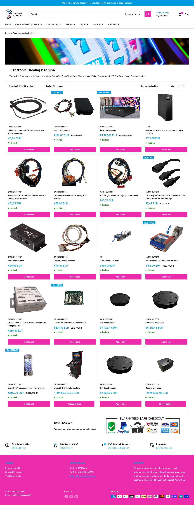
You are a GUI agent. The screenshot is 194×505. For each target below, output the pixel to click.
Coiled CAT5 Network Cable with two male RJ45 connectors (26, 131)
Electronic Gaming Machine (24, 33)
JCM (101, 257)
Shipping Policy (19, 447)
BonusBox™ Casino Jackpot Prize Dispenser (27, 388)
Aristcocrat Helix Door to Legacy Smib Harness (70, 197)
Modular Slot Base (153, 388)
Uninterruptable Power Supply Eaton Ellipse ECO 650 (164, 131)
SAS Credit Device (62, 130)
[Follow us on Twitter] (66, 496)
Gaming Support (15, 127)
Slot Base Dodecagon (154, 322)
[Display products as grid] (179, 86)
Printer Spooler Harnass (64, 260)
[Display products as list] (183, 86)
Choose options (74, 404)
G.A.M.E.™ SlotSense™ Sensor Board (70, 322)
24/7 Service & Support (118, 447)
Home (8, 24)
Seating (69, 24)
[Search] (148, 14)
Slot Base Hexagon (108, 388)
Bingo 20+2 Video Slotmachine (67, 388)
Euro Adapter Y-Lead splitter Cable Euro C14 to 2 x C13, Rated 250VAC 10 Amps (165, 197)
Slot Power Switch (16, 260)
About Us (112, 24)
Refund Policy (66, 447)
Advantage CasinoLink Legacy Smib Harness (119, 195)
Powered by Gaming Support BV (18, 495)
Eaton (147, 127)
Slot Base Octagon (107, 322)
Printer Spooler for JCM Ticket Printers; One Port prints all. (27, 324)
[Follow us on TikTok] (71, 496)
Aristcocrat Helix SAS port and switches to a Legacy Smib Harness (27, 197)
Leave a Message (164, 447)
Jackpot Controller (108, 130)
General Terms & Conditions (82, 476)
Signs (82, 24)
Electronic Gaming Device (27, 24)
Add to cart (29, 149)
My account (161, 15)
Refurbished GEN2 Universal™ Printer (161, 260)
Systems (97, 24)
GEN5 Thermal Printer (109, 260)
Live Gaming (52, 24)
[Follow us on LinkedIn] (76, 496)
